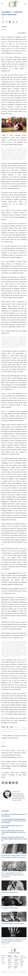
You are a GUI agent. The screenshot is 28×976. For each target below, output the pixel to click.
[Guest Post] (7, 796)
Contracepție (16, 962)
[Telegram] (9, 21)
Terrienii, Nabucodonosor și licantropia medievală (12, 923)
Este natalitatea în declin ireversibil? (9, 907)
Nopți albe (24, 972)
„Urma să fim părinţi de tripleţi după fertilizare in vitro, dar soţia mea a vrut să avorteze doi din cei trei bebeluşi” (14, 821)
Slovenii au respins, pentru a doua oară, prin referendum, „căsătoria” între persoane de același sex (14, 839)
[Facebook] (2, 21)
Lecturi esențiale (23, 957)
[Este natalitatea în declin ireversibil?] (14, 901)
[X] (6, 21)
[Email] (16, 21)
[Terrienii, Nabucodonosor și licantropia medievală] (14, 917)
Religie (2, 17)
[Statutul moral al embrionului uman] (14, 885)
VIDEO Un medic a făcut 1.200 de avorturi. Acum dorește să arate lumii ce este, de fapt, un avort (13, 832)
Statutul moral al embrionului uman (9, 892)
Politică (21, 959)
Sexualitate (16, 957)
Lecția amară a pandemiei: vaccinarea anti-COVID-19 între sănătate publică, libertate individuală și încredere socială (13, 941)
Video (21, 965)
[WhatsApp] (13, 21)
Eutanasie (9, 964)
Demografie (16, 964)
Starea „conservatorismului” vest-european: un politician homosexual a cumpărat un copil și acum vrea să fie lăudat (13, 874)
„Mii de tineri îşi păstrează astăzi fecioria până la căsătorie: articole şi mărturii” (14, 729)
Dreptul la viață (10, 957)
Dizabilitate (10, 962)
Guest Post (4, 26)
